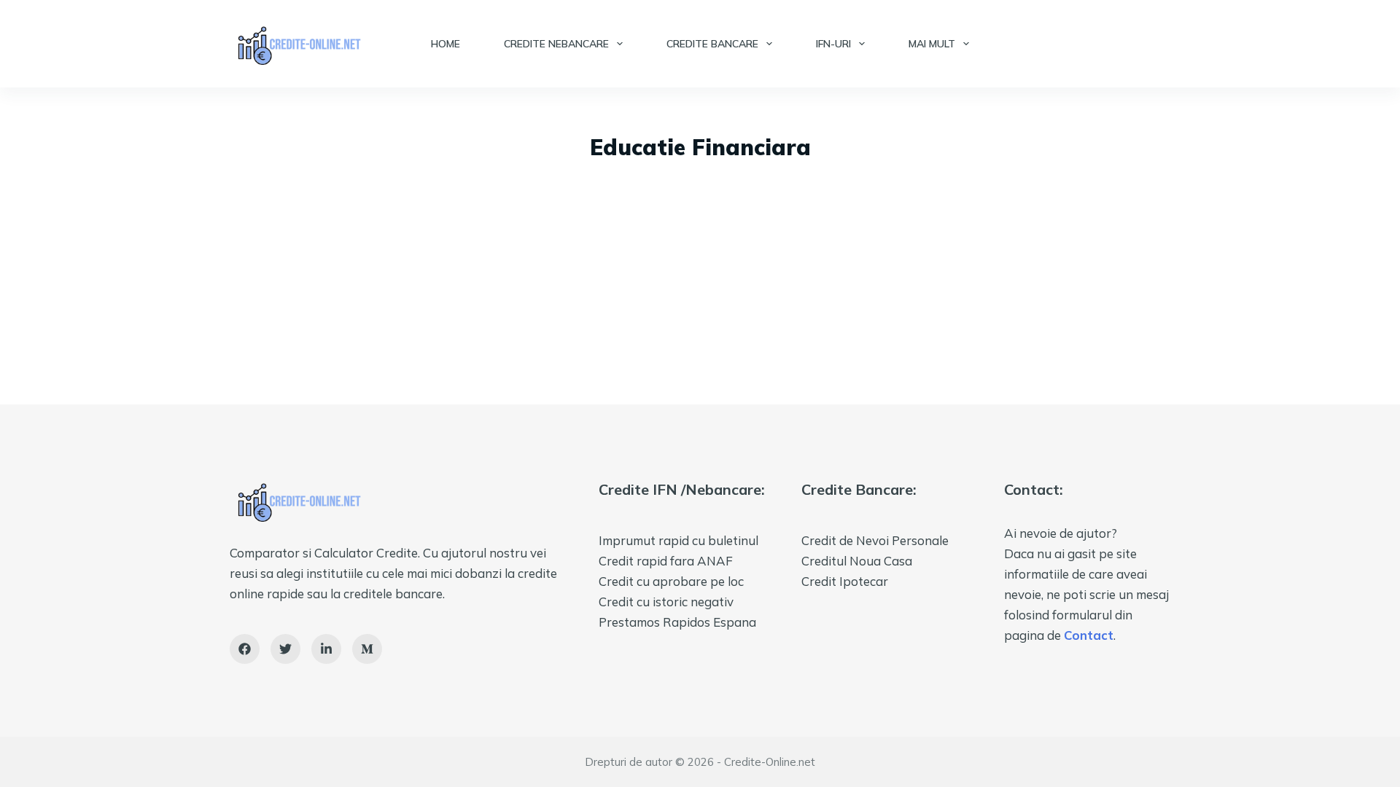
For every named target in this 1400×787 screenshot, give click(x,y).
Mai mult (932, 43)
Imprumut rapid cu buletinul (678, 540)
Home (445, 43)
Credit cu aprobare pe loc (671, 581)
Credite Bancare (712, 43)
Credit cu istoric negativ (666, 601)
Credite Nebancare (556, 43)
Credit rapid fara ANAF (666, 560)
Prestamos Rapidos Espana (677, 622)
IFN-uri (833, 43)
